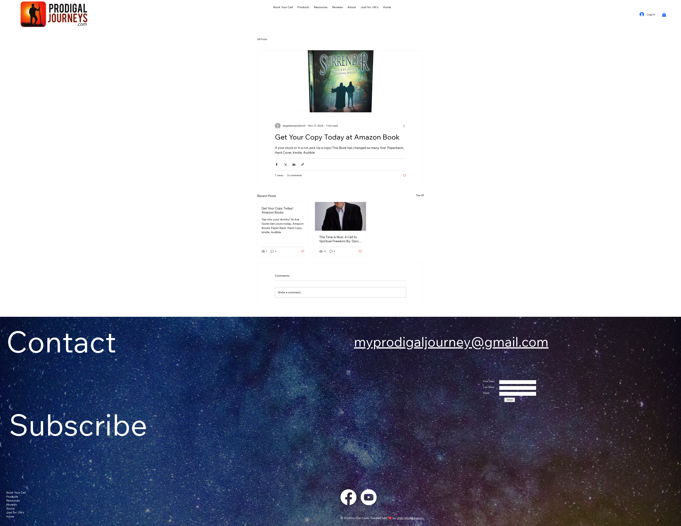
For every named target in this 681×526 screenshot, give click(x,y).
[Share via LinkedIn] (294, 164)
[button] (664, 14)
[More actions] (404, 126)
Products (12, 496)
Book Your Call (16, 492)
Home (10, 516)
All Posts (262, 39)
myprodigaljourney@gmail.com (451, 341)
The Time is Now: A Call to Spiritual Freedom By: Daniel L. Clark (340, 239)
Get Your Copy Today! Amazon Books (277, 210)
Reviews (11, 504)
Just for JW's (15, 512)
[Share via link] (302, 164)
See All (420, 195)
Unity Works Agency (410, 518)
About (10, 508)
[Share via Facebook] (276, 164)
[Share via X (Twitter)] (285, 164)
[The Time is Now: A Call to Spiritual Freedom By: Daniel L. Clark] (340, 216)
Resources (13, 500)
